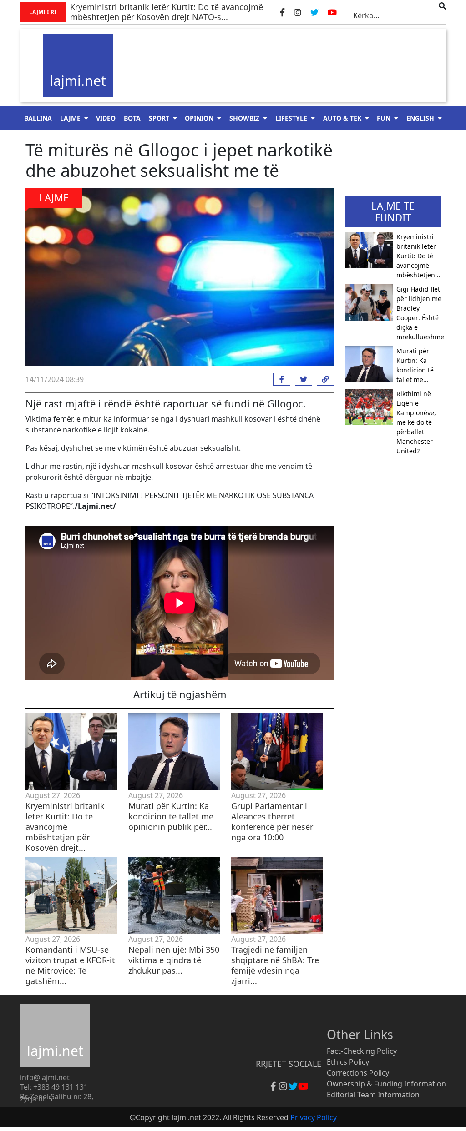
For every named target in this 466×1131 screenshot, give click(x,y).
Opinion (199, 118)
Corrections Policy (358, 1073)
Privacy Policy (313, 1117)
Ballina (38, 118)
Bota (132, 118)
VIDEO (106, 118)
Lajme (70, 118)
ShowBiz (244, 118)
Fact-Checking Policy (362, 1051)
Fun (383, 118)
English (420, 118)
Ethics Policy (348, 1062)
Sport (159, 118)
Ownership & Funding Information (386, 1084)
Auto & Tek (342, 118)
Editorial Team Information (373, 1095)
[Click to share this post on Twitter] (301, 379)
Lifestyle (291, 118)
